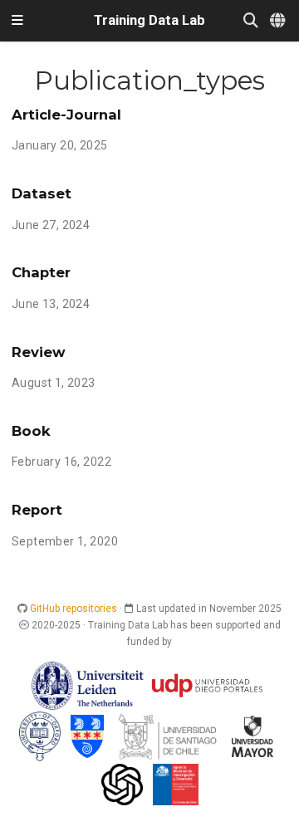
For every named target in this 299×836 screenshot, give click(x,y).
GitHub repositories (73, 608)
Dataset (41, 193)
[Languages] (278, 21)
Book (31, 431)
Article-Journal (66, 114)
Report (37, 509)
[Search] (250, 21)
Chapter (41, 272)
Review (39, 352)
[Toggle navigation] (17, 21)
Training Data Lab (149, 20)
